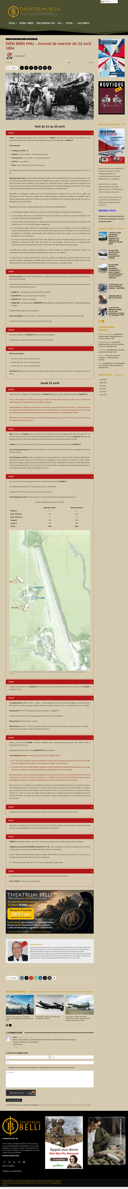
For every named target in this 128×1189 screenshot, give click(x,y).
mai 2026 (103, 388)
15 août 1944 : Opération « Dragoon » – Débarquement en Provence (109, 358)
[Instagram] (9, 1162)
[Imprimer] (50, 68)
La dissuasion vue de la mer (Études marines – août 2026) (116, 286)
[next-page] (10, 1025)
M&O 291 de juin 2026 (108, 124)
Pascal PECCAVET (20, 56)
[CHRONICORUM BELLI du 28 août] (102, 299)
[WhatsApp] (36, 68)
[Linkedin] (40, 68)
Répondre (15, 1047)
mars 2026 (103, 394)
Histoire (24, 39)
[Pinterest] (31, 68)
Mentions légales (8, 1166)
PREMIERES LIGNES (32, 39)
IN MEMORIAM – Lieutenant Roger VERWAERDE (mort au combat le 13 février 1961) (110, 336)
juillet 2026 (103, 382)
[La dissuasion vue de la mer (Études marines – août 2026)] (102, 288)
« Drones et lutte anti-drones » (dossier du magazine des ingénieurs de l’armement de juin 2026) (19, 1018)
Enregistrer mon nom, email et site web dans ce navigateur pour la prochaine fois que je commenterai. (41, 1067)
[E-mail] (45, 68)
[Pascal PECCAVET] (9, 56)
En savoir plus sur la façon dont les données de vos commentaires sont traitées (65, 1105)
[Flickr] (4, 1162)
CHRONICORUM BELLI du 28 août (115, 297)
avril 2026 (103, 391)
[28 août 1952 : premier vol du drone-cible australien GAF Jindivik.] (50, 1005)
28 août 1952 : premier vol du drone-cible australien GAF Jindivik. (114, 254)
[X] (26, 68)
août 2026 (103, 379)
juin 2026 (103, 385)
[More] (54, 978)
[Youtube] (24, 1162)
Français (107, 1)
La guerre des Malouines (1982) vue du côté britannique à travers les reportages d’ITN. (116, 311)
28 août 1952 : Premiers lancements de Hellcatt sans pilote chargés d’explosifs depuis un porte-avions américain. (78, 1018)
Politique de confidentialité (11, 1171)
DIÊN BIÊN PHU (16, 39)
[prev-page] (7, 1025)
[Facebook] (22, 68)
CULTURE (8, 39)
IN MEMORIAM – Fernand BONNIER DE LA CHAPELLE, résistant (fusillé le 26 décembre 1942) (111, 365)
